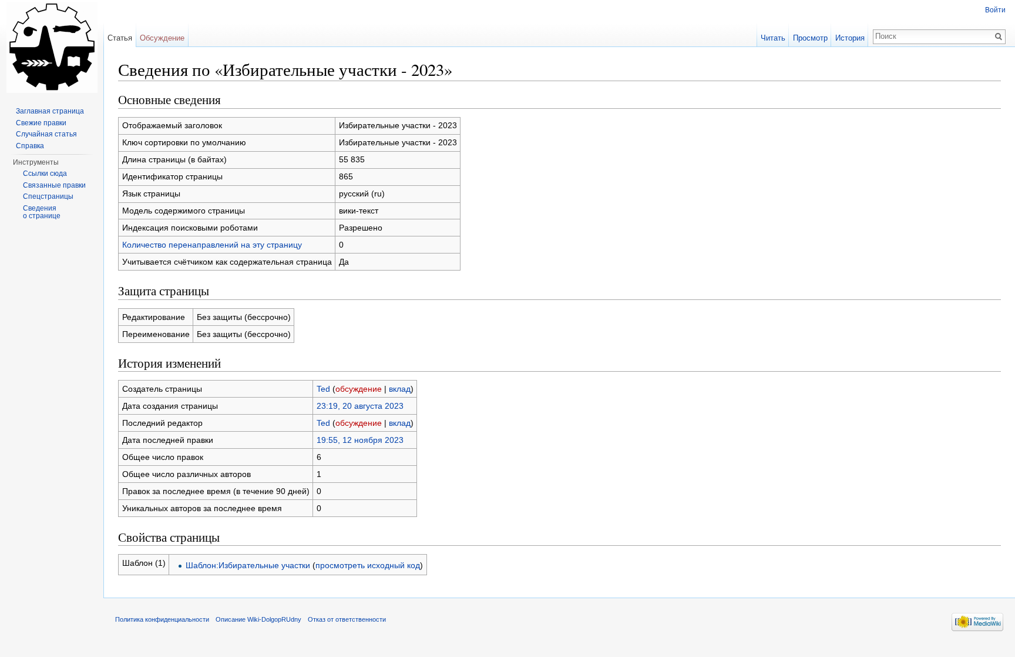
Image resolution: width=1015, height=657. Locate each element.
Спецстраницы (48, 196)
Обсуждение (162, 38)
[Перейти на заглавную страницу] (52, 47)
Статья (119, 38)
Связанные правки (54, 185)
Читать (773, 38)
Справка (30, 146)
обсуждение (358, 388)
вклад (400, 388)
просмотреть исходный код (367, 565)
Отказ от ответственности (347, 619)
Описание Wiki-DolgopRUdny (258, 619)
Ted (323, 388)
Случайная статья (46, 134)
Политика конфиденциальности (162, 619)
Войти (995, 10)
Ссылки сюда (45, 173)
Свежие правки (41, 123)
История (850, 38)
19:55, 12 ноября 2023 (360, 440)
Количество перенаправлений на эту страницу (212, 244)
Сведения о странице (42, 212)
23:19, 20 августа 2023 (360, 406)
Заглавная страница (50, 111)
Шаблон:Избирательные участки (248, 565)
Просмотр (810, 38)
